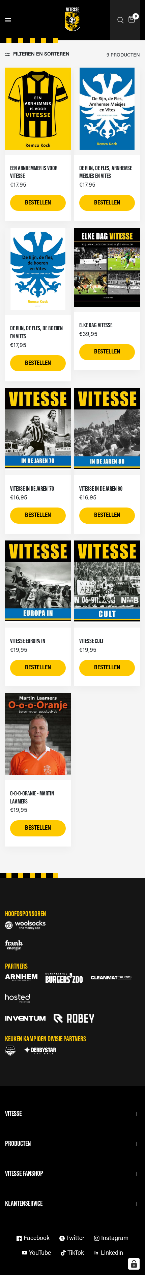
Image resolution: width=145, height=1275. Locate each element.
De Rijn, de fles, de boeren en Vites (36, 332)
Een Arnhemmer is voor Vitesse (33, 172)
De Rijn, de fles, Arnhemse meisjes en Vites (105, 172)
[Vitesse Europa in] (38, 581)
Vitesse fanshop (24, 1174)
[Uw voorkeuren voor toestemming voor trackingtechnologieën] (134, 1264)
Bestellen (38, 203)
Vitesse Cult (91, 641)
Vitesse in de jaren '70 (32, 489)
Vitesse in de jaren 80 (100, 489)
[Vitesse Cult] (107, 581)
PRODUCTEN (18, 1144)
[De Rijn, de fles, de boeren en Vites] (38, 269)
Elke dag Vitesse (95, 325)
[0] (130, 20)
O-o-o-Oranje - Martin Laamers (32, 797)
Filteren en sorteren (41, 54)
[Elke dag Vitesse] (107, 267)
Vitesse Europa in (27, 641)
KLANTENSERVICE (23, 1204)
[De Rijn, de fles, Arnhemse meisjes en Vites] (107, 109)
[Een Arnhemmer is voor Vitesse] (38, 109)
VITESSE (13, 1114)
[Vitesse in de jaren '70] (38, 429)
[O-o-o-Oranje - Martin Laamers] (38, 734)
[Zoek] (120, 20)
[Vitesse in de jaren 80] (107, 429)
